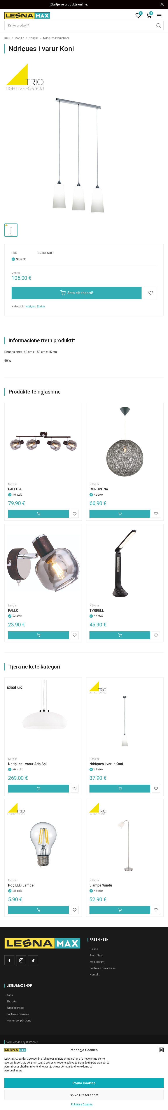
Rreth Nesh (96, 955)
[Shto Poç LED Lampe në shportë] (38, 910)
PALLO (13, 610)
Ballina (94, 949)
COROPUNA (98, 489)
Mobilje (19, 38)
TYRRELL (96, 610)
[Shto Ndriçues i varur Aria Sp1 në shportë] (38, 789)
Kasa (10, 995)
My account (97, 961)
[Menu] (159, 15)
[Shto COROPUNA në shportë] (119, 514)
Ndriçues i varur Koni (106, 764)
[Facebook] (9, 960)
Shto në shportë (80, 293)
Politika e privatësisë (103, 968)
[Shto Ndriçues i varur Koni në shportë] (119, 789)
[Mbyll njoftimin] (162, 4)
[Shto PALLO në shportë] (38, 635)
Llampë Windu (100, 885)
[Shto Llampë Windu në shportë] (119, 910)
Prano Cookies (84, 1083)
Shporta (12, 1001)
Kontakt (95, 974)
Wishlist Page (15, 1007)
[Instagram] (21, 960)
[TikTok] (33, 960)
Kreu (7, 38)
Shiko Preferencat (84, 1095)
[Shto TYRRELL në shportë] (119, 635)
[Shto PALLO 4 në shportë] (38, 514)
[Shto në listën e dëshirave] (150, 293)
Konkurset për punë (19, 1020)
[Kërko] (158, 25)
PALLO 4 (14, 489)
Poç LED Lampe (20, 885)
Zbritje (41, 306)
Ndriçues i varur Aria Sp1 (28, 764)
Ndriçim (33, 38)
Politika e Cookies (82, 1104)
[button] (161, 1050)
